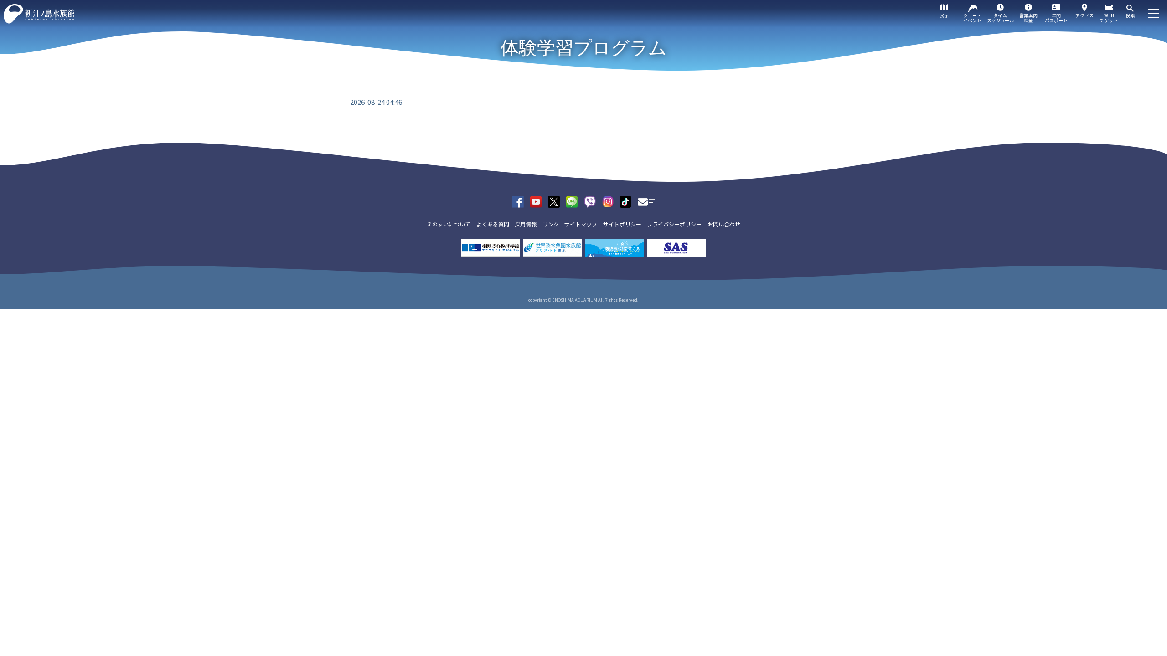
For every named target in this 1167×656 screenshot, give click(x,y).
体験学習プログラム (584, 48)
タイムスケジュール (1000, 18)
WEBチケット (1109, 18)
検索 (1130, 15)
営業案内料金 (1028, 18)
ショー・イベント (972, 18)
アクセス (1084, 15)
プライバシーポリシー (674, 224)
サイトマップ (580, 224)
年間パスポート (1056, 18)
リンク (550, 224)
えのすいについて (448, 224)
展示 (944, 15)
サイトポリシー (622, 224)
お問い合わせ (723, 224)
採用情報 (526, 224)
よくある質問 (492, 224)
